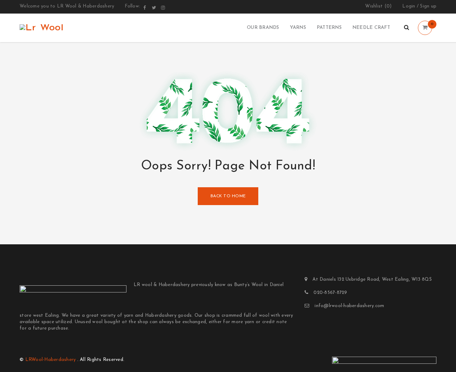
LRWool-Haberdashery (50, 359)
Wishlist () (378, 6)
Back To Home (228, 196)
